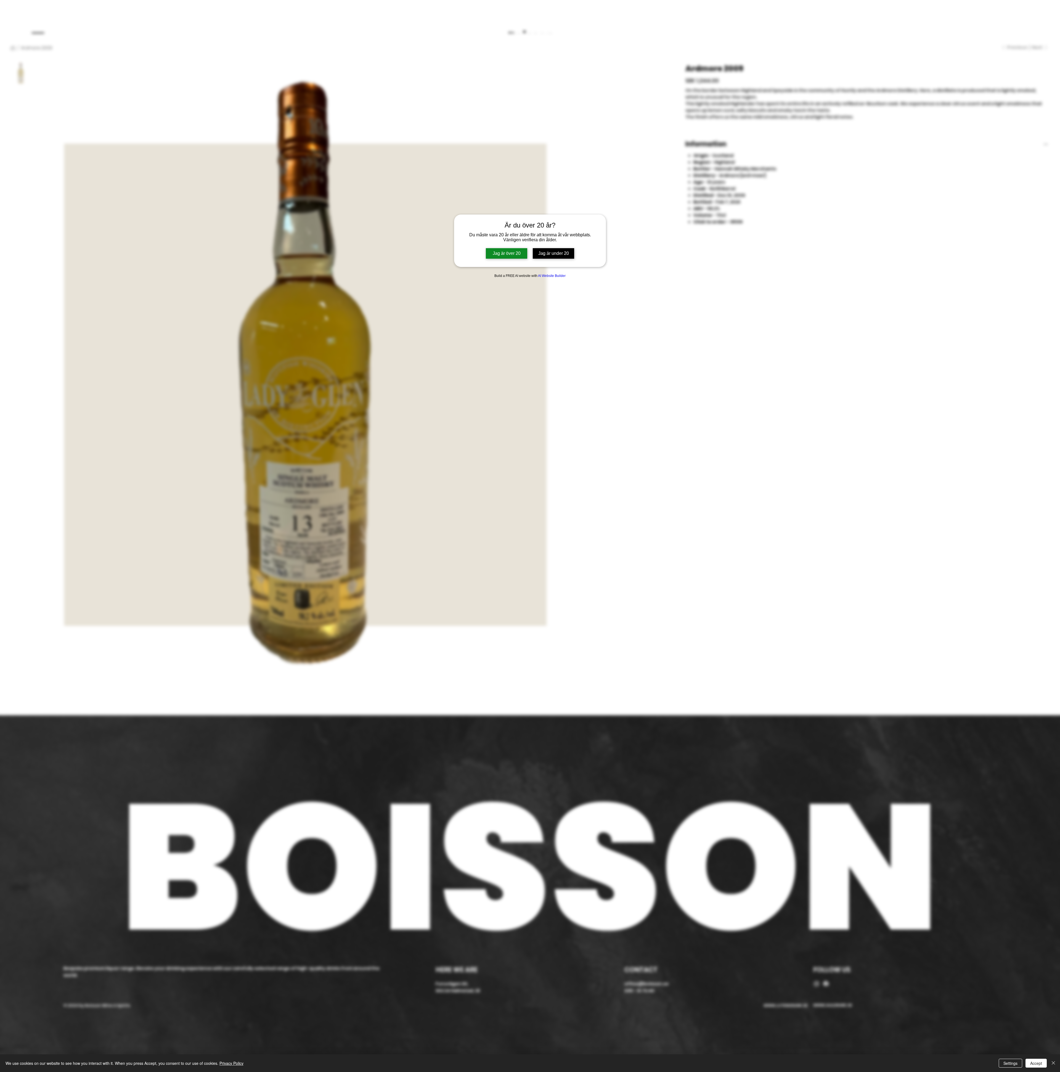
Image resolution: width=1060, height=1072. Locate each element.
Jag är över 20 (507, 253)
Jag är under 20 (553, 253)
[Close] (1053, 1063)
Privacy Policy (231, 1063)
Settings (1010, 1063)
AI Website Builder (552, 276)
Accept (1036, 1063)
